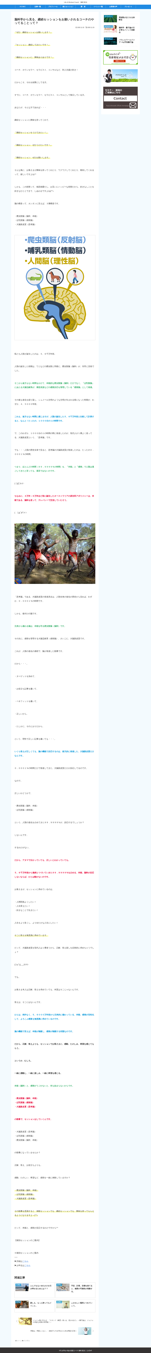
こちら (25, 1261)
